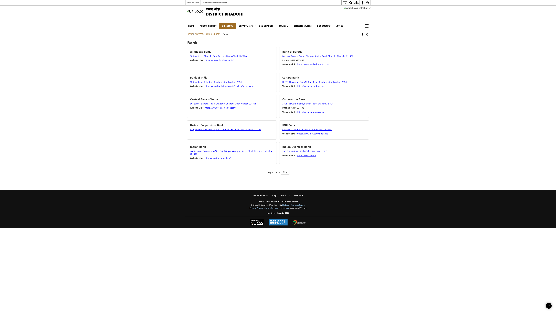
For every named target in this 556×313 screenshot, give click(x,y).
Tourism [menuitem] (283, 25)
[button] (367, 26)
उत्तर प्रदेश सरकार (193, 2)
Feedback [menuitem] (298, 195)
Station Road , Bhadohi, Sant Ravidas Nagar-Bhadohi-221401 (219, 56)
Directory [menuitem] (227, 25)
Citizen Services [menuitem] (303, 25)
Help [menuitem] (274, 195)
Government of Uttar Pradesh (214, 2)
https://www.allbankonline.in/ (219, 60)
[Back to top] (549, 306)
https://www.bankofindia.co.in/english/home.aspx (229, 86)
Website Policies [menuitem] (261, 195)
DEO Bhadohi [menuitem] (266, 25)
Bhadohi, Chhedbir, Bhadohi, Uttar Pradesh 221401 (307, 129)
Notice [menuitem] (339, 25)
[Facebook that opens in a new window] (362, 34)
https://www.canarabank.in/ (310, 86)
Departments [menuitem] (246, 25)
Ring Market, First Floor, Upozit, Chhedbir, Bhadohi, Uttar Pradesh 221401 (225, 129)
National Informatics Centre (293, 205)
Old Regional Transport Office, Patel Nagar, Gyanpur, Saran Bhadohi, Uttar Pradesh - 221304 (231, 152)
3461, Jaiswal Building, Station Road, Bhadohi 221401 (307, 103)
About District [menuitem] (208, 25)
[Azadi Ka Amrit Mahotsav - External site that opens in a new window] (357, 8)
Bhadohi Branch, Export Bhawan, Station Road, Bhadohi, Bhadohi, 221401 (317, 56)
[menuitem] (344, 2)
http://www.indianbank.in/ (218, 158)
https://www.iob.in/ (306, 155)
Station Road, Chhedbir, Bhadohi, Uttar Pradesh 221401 (217, 82)
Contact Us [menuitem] (285, 195)
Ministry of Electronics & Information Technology (269, 208)
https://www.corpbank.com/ (310, 112)
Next (285, 172)
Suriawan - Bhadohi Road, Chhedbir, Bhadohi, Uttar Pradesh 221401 (223, 103)
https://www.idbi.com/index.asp (312, 133)
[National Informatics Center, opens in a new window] (278, 222)
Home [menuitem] (191, 25)
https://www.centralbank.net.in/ (220, 107)
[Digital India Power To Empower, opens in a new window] (299, 222)
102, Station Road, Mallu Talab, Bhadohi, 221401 (305, 151)
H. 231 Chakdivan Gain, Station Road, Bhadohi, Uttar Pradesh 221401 (315, 82)
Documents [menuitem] (323, 25)
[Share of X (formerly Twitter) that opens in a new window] (366, 34)
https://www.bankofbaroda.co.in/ (313, 64)
